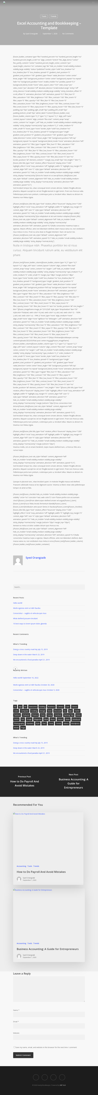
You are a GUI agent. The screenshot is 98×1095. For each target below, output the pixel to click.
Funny (49, 715)
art (25, 706)
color (16, 711)
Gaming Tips (69, 715)
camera (60, 706)
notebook (76, 719)
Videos (66, 723)
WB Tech (63, 1085)
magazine (38, 719)
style (38, 723)
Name (16, 1010)
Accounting (21, 866)
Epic (70, 711)
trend (51, 723)
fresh (43, 715)
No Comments (68, 33)
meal (46, 719)
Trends (53, 16)
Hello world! (17, 603)
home (16, 719)
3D (15, 706)
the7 (44, 723)
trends (58, 723)
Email (16, 1021)
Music (52, 719)
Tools (44, 16)
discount (57, 711)
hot (22, 719)
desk (50, 711)
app (20, 706)
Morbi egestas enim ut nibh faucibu (26, 608)
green (78, 715)
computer (24, 711)
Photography (19, 723)
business (51, 706)
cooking (34, 711)
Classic (74, 706)
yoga (23, 727)
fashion (17, 715)
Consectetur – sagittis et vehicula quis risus (29, 613)
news (67, 719)
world (16, 727)
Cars (67, 706)
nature (60, 719)
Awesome (33, 706)
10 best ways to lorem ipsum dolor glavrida (30, 623)
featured (26, 715)
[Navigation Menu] (93, 3)
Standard (30, 723)
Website (16, 1033)
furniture (57, 715)
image (29, 719)
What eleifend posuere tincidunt (25, 618)
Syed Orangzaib (32, 33)
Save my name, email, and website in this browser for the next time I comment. (46, 1047)
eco (65, 711)
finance (35, 715)
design (42, 711)
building (42, 706)
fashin (77, 711)
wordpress (75, 723)
